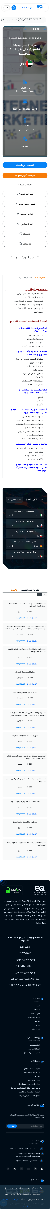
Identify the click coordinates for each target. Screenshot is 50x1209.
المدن (9, 20)
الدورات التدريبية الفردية (32, 1072)
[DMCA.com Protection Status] (13, 890)
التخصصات (36, 1009)
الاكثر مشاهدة (35, 1045)
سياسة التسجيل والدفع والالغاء (29, 1084)
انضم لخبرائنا (36, 1029)
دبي (14, 20)
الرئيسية (25, 8)
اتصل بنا (37, 1025)
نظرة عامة (40, 278)
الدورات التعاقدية (34, 1017)
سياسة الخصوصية (34, 1080)
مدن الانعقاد (35, 1013)
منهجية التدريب (25, 278)
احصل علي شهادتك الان (32, 1052)
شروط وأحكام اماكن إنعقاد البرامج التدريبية (25, 1088)
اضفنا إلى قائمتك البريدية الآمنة (29, 1091)
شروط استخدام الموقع (32, 1068)
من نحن (37, 1021)
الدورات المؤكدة (34, 1048)
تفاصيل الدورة (32, 617)
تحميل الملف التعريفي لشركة (29, 1095)
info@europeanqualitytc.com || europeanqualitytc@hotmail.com (28, 1155)
